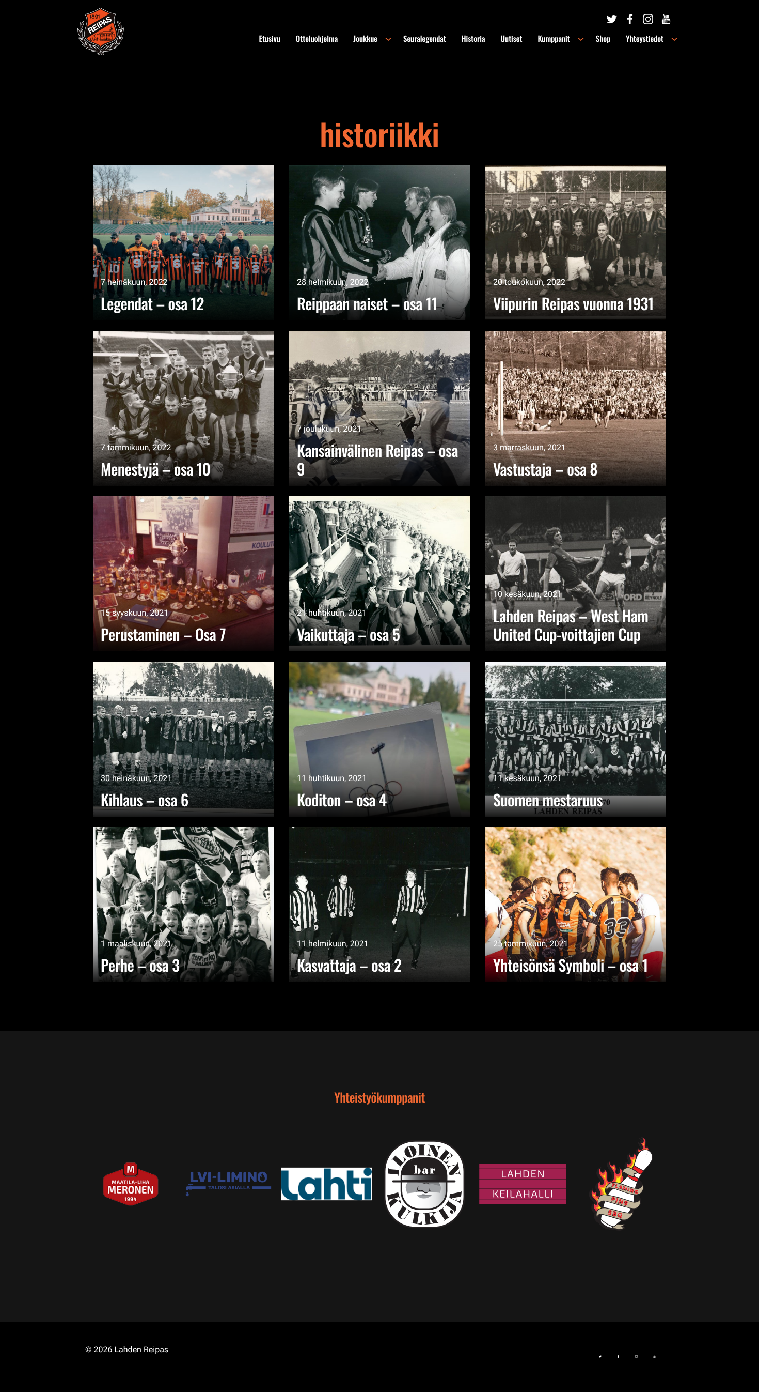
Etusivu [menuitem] (269, 38)
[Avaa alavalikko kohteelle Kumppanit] (581, 39)
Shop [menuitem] (603, 38)
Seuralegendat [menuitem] (424, 38)
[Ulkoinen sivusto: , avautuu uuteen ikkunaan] (232, 1184)
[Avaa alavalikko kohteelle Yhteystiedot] (674, 39)
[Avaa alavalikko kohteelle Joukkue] (388, 39)
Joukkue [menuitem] (365, 38)
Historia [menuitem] (473, 38)
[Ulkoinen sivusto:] (612, 19)
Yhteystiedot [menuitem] (644, 38)
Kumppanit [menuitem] (553, 38)
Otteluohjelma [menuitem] (317, 38)
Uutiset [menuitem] (512, 38)
